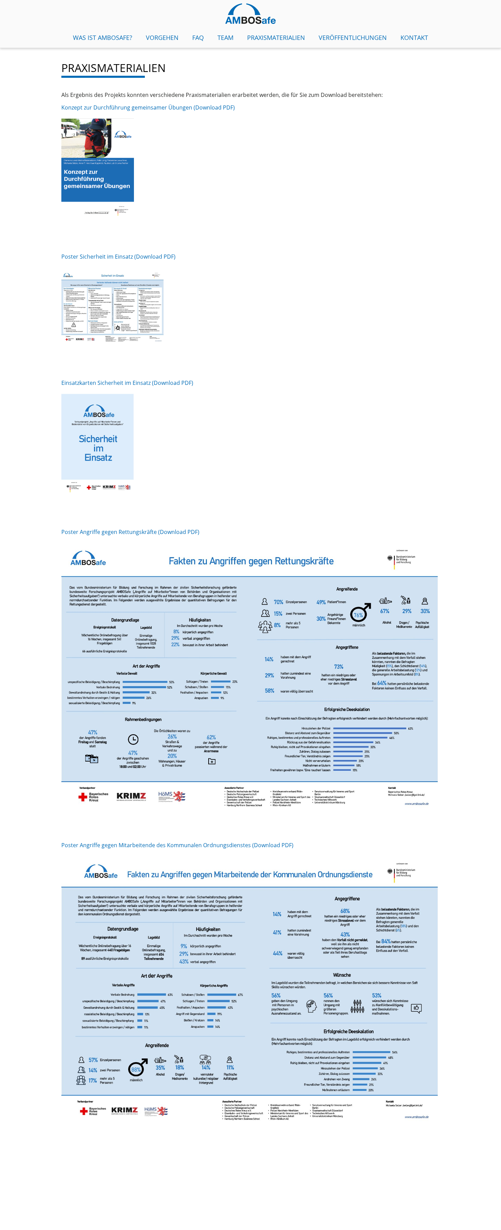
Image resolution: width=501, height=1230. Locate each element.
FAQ (198, 37)
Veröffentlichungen (353, 37)
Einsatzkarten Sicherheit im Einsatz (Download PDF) (127, 383)
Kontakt (414, 37)
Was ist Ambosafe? (102, 37)
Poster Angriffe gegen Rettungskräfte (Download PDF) (130, 532)
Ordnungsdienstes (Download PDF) (248, 845)
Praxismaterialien (276, 37)
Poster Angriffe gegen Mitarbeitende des (114, 845)
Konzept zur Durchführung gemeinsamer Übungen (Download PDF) (148, 107)
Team (225, 37)
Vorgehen (162, 37)
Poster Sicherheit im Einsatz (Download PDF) (119, 256)
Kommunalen (185, 845)
